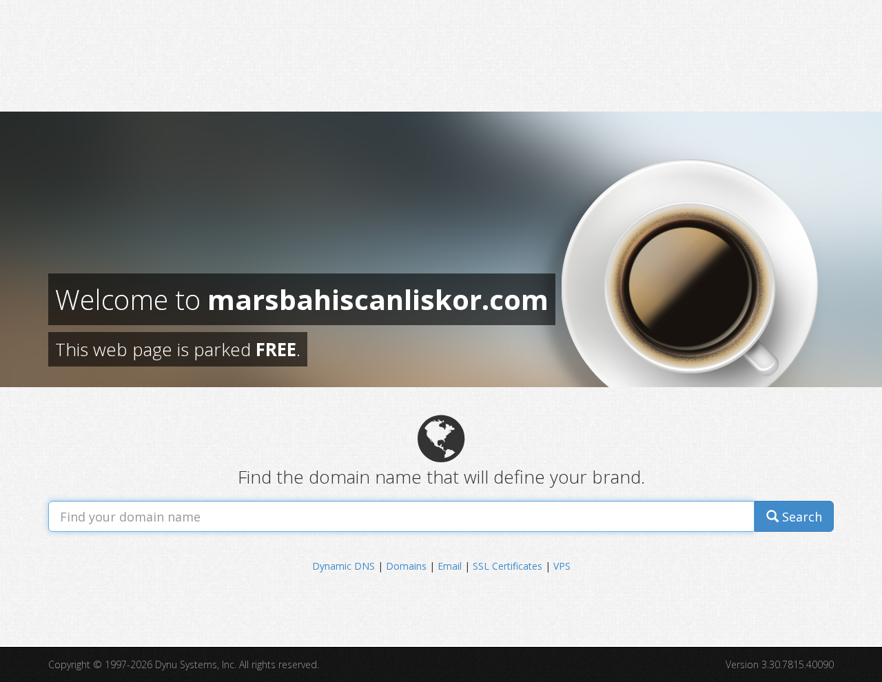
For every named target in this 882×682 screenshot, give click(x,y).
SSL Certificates (507, 565)
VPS (562, 565)
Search (800, 516)
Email (450, 565)
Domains (406, 565)
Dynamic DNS (343, 565)
